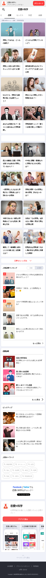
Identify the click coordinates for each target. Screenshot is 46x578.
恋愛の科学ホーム (6, 20)
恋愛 (14, 20)
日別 (30, 268)
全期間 (39, 268)
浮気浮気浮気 (20, 20)
